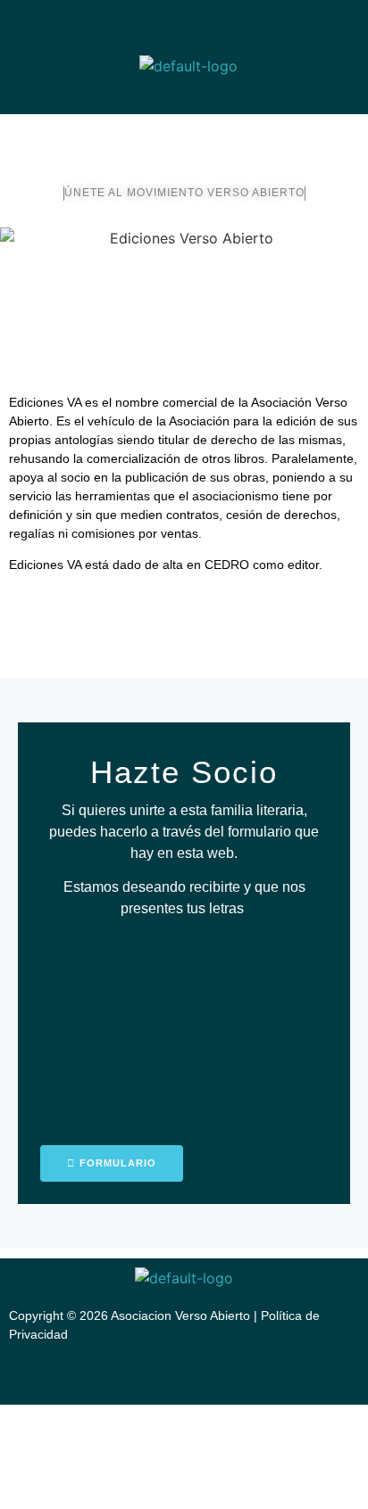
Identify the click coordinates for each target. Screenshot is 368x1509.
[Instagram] (316, 24)
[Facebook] (287, 24)
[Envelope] (259, 24)
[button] (184, 97)
